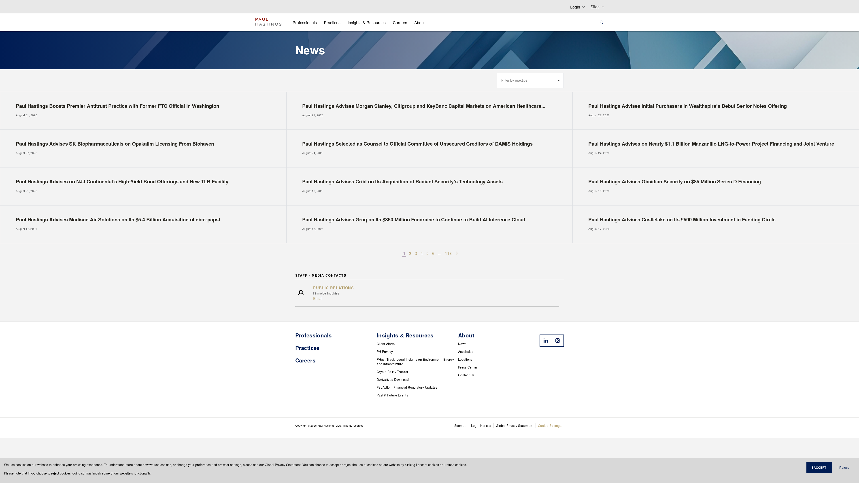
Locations (465, 359)
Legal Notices (481, 425)
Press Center (468, 367)
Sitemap (460, 425)
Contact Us (466, 375)
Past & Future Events (392, 395)
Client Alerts (386, 343)
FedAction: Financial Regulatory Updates (407, 387)
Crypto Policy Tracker (392, 371)
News (462, 343)
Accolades (465, 351)
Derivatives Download (393, 379)
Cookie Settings (549, 425)
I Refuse (843, 467)
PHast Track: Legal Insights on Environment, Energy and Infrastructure (415, 361)
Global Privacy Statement (514, 425)
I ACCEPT (819, 467)
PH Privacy (385, 351)
